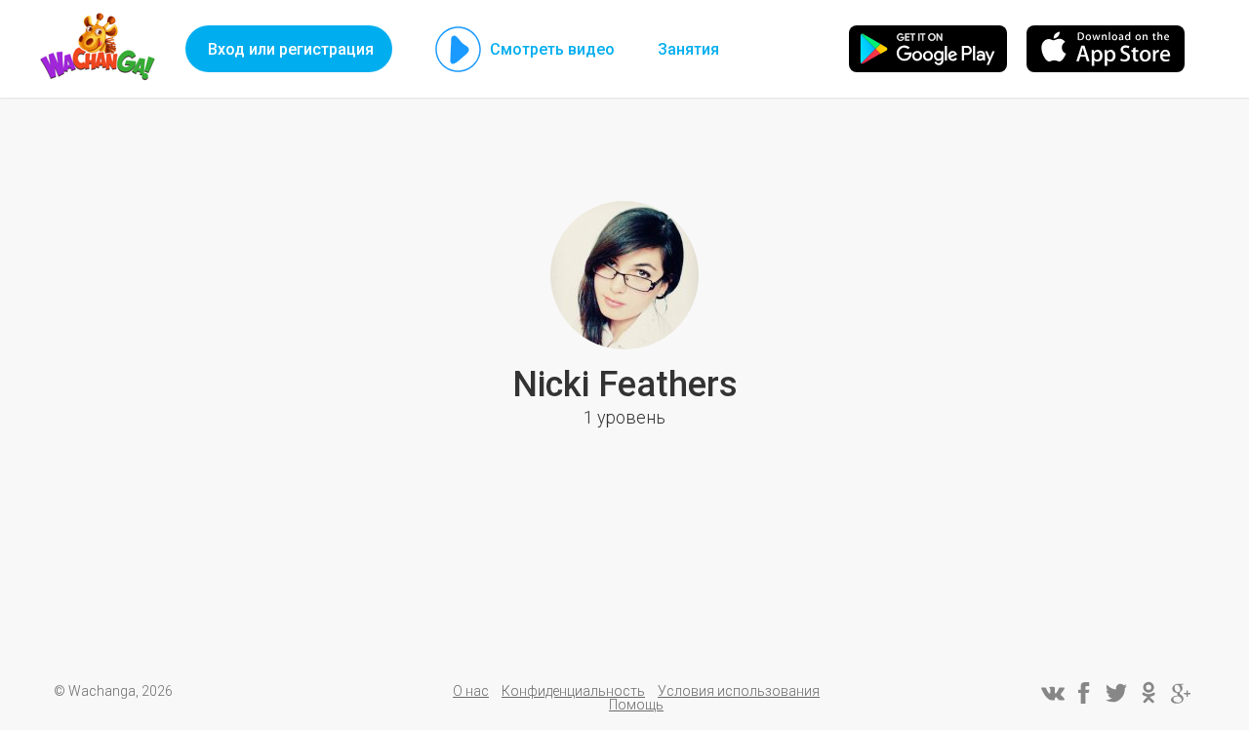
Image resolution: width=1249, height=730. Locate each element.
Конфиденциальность (573, 691)
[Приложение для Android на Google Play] (928, 48)
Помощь (636, 704)
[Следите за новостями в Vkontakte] (1052, 693)
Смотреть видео (552, 49)
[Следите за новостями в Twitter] (1116, 693)
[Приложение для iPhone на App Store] (1106, 48)
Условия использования (739, 691)
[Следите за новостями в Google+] (1180, 693)
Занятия (688, 49)
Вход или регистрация (291, 49)
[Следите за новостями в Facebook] (1084, 693)
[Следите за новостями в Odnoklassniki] (1148, 693)
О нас (471, 691)
